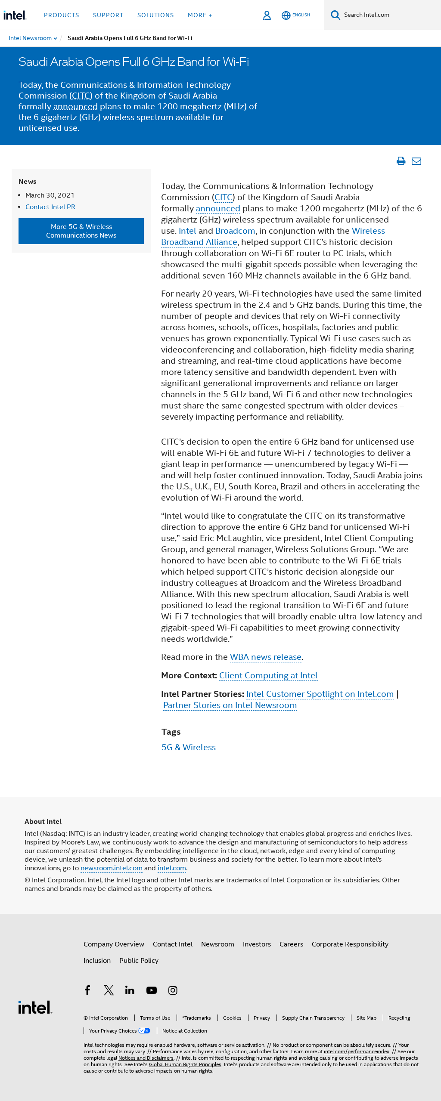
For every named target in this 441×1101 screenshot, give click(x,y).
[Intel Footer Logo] (35, 1006)
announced (75, 106)
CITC (81, 95)
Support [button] (108, 15)
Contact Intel (173, 944)
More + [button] (200, 15)
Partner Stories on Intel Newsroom (230, 705)
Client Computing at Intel (268, 675)
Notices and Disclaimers (146, 1058)
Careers (291, 944)
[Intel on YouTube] (151, 991)
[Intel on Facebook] (87, 991)
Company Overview (114, 944)
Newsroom (217, 944)
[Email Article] (416, 161)
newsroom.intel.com (112, 868)
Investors (257, 944)
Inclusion (97, 960)
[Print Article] (400, 161)
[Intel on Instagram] (172, 991)
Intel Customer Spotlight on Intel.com (320, 694)
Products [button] (61, 15)
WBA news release (265, 657)
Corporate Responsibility (350, 944)
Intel (187, 231)
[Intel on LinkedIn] (130, 991)
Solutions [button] (155, 15)
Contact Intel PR (50, 207)
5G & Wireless (188, 747)
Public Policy (138, 960)
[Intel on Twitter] (109, 991)
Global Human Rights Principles (185, 1064)
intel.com (172, 868)
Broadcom (235, 231)
